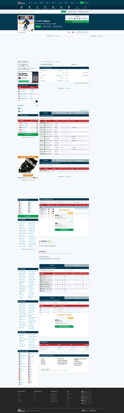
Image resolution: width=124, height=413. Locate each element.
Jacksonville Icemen (22, 322)
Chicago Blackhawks (22, 230)
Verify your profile (44, 370)
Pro (77, 2)
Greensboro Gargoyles (23, 315)
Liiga (31, 208)
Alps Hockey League (33, 353)
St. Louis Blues (31, 235)
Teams (35, 2)
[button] (85, 7)
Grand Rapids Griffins (23, 287)
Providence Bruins (31, 277)
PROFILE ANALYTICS (83, 32)
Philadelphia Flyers (31, 228)
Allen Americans (22, 305)
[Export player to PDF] (79, 18)
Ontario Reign (30, 276)
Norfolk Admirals (31, 305)
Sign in (87, 2)
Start (40, 61)
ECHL (21, 205)
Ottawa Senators (31, 227)
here (66, 370)
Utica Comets (30, 295)
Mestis (21, 361)
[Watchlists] (69, 18)
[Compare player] (82, 18)
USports (31, 376)
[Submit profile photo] (85, 18)
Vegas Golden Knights (32, 243)
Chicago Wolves (22, 279)
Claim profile (58, 26)
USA (18, 396)
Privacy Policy (69, 398)
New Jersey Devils (31, 222)
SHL (30, 207)
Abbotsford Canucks (22, 271)
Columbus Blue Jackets (23, 233)
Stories (60, 2)
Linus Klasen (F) (23, 89)
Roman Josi (23, 129)
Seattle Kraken (31, 233)
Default (45, 113)
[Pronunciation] (66, 18)
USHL (31, 202)
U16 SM (56, 125)
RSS (67, 403)
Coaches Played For (79, 113)
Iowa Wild (20, 296)
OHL (21, 211)
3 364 (75, 32)
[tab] (45, 113)
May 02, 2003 (60, 70)
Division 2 (49, 23)
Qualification (74, 127)
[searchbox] (42, 11)
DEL (21, 376)
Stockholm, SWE (59, 75)
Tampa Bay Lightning (32, 236)
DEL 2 (21, 377)
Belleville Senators (22, 274)
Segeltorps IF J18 (48, 127)
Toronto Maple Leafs (32, 238)
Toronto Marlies (31, 291)
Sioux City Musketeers (32, 339)
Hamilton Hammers (22, 288)
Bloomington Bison (22, 308)
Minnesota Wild (22, 243)
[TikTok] (27, 62)
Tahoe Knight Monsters (32, 317)
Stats (30, 2)
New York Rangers (31, 225)
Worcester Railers (31, 328)
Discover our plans (77, 21)
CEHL (31, 360)
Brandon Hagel (29, 68)
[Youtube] (25, 62)
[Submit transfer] (87, 18)
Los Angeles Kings (22, 241)
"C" (52, 136)
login (50, 258)
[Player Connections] (72, 18)
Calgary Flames (21, 227)
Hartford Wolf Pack (22, 290)
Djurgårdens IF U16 (49, 123)
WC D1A (21, 382)
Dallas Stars (21, 235)
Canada (19, 395)
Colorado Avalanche (22, 231)
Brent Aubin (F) (22, 91)
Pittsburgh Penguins (32, 230)
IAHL (53, 170)
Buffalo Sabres (21, 225)
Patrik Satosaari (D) (23, 93)
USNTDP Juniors (31, 344)
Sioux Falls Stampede (32, 341)
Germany (19, 399)
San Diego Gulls (31, 282)
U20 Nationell (22, 356)
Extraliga (31, 211)
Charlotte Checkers (22, 277)
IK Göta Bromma (41, 23)
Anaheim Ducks (22, 222)
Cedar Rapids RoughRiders (21, 335)
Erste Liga (31, 361)
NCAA (31, 93)
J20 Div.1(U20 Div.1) (45, 284)
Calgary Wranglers (22, 276)
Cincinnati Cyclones (22, 310)
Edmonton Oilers (22, 238)
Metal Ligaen (22, 363)
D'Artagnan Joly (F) (23, 98)
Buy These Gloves (27, 175)
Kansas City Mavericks (23, 325)
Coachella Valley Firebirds (22, 283)
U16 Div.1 (56, 123)
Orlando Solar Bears (32, 307)
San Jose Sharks (31, 231)
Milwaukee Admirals (32, 274)
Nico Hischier (24, 132)
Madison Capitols (31, 334)
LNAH (31, 374)
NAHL (31, 203)
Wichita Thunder (31, 327)
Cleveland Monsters (22, 281)
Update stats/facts (47, 64)
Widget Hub (69, 393)
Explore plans (64, 229)
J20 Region (57, 136)
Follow (38, 26)
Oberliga (21, 379)
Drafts (53, 2)
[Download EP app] (28, 77)
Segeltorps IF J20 (48, 131)
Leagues (41, 2)
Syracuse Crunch (31, 288)
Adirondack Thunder (22, 303)
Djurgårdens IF (60, 80)
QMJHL (21, 213)
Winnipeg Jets (30, 246)
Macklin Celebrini (24, 125)
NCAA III (31, 372)
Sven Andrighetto (24, 123)
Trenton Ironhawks (32, 320)
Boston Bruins (21, 223)
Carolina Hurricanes (22, 228)
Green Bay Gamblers (22, 344)
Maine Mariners (22, 327)
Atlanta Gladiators (22, 307)
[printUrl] (69, 32)
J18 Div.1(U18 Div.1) (45, 282)
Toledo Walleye (31, 319)
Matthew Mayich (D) (23, 96)
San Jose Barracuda (32, 284)
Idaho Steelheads (22, 319)
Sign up (81, 2)
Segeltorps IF (47, 138)
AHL (21, 203)
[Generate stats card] (74, 18)
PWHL (31, 382)
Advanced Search (84, 11)
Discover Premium (64, 326)
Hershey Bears (21, 294)
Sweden (61, 78)
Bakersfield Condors (22, 273)
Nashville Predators (22, 246)
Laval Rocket (21, 297)
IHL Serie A (32, 355)
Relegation (74, 136)
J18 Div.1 (56, 127)
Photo (68, 399)
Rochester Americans (32, 279)
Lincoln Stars (21, 346)
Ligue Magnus (32, 356)
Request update (85, 83)
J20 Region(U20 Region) (45, 286)
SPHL (21, 207)
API (67, 401)
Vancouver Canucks (32, 241)
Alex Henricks (26, 66)
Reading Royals (31, 310)
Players (52, 297)
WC (21, 381)
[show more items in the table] (36, 101)
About (68, 395)
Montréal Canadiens (22, 244)
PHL (30, 363)
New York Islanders (31, 223)
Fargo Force (21, 343)
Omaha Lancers (31, 337)
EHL (21, 364)
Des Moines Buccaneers (23, 339)
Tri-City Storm (30, 342)
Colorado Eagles (22, 285)
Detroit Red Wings (22, 236)
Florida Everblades (22, 311)
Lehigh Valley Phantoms (32, 271)
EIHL (31, 358)
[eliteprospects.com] (21, 2)
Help (68, 396)
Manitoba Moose (31, 273)
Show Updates (47, 26)
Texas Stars (30, 290)
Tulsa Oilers (30, 323)
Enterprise (69, 404)
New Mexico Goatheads (32, 303)
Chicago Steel (21, 337)
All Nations (19, 401)
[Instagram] (23, 62)
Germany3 (32, 91)
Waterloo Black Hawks (32, 345)
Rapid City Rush (31, 308)
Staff (76, 297)
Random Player (72, 11)
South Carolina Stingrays (31, 315)
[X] (21, 62)
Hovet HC (48, 170)
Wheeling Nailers (31, 325)
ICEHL (21, 384)
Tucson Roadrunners (32, 293)
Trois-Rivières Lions (31, 322)
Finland (19, 398)
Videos (47, 2)
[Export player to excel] (77, 18)
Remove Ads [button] (31, 137)
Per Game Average (61, 113)
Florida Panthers (22, 240)
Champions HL (23, 366)
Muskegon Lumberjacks (32, 336)
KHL (30, 205)
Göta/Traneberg (48, 149)
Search (63, 11)
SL (20, 374)
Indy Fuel (20, 321)
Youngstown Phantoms (32, 347)
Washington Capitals (32, 244)
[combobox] (42, 11)
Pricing (72, 2)
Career (68, 406)
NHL (21, 202)
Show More (28, 134)
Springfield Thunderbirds (30, 286)
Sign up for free (43, 258)
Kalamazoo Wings (22, 324)
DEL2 (31, 98)
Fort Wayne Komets (22, 313)
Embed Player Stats (84, 110)
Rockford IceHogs (31, 281)
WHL (21, 210)
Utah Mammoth (31, 240)
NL (30, 210)
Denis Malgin (23, 127)
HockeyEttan (32, 89)
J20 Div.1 (56, 131)
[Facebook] (18, 62)
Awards (66, 2)
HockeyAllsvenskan (23, 355)
